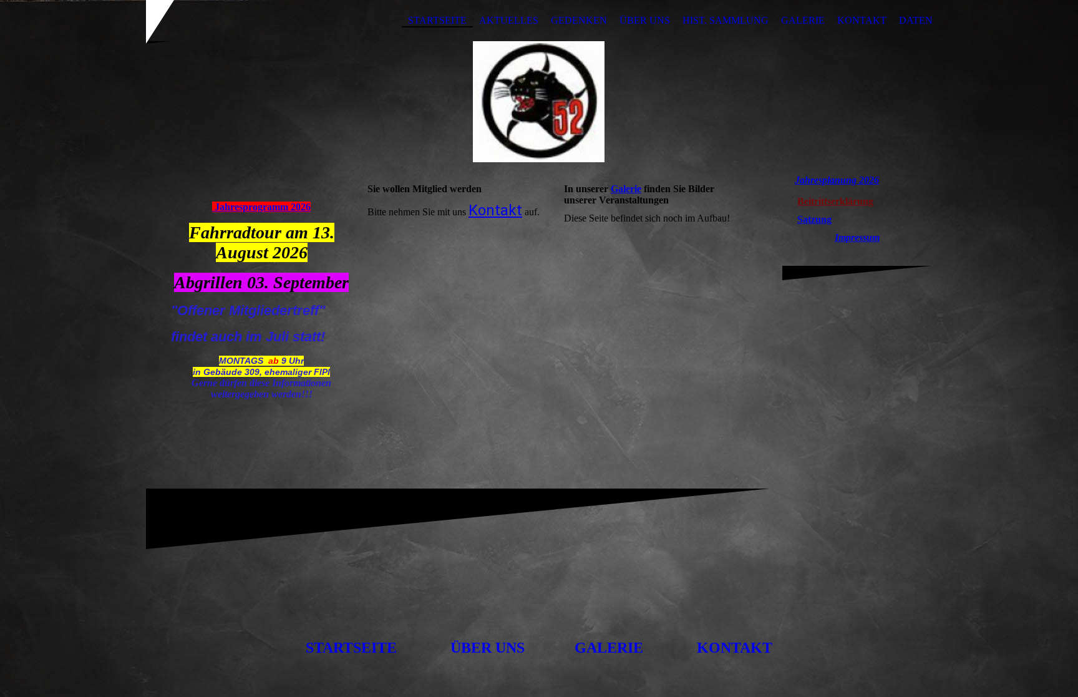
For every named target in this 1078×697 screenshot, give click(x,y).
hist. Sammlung (725, 20)
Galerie (803, 20)
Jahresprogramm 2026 (261, 207)
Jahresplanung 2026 (837, 180)
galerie (609, 648)
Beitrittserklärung (835, 201)
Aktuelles (508, 20)
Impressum (857, 237)
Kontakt (861, 20)
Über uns (644, 20)
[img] (539, 101)
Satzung (814, 219)
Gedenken (579, 20)
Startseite (437, 20)
